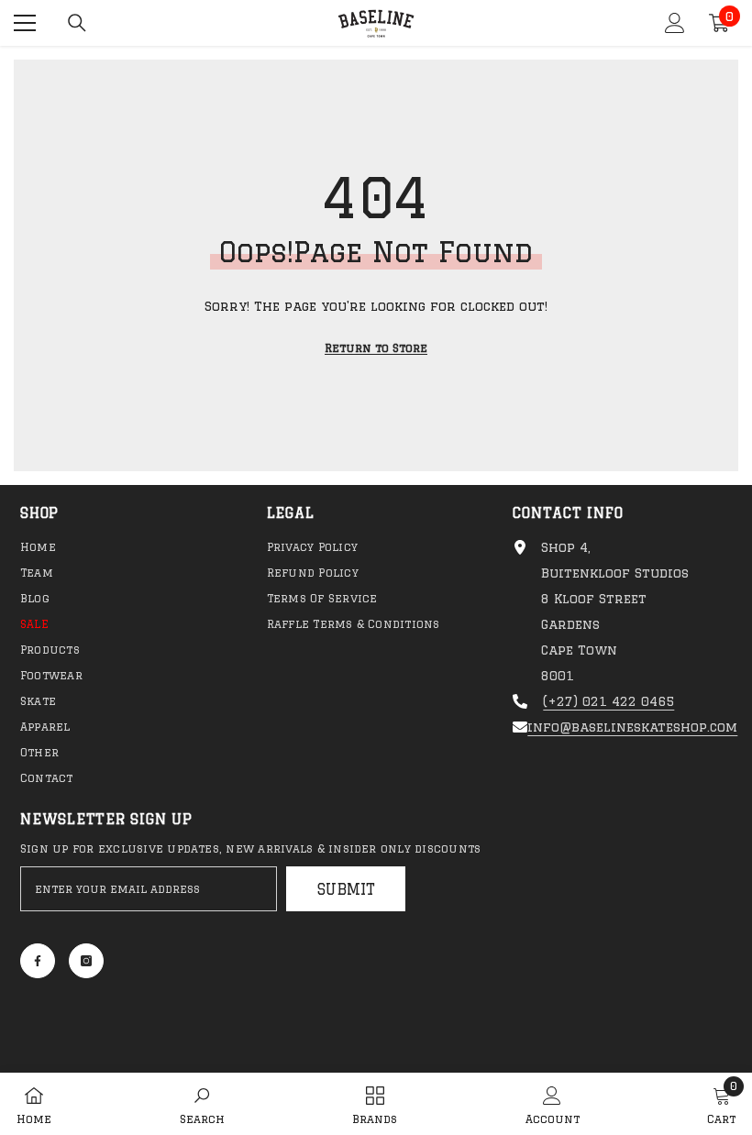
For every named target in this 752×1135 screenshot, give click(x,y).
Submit (346, 889)
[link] (202, 1103)
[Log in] (675, 23)
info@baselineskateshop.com (632, 727)
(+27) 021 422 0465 (608, 701)
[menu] (25, 23)
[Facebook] (37, 960)
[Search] (77, 23)
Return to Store (376, 348)
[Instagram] (86, 960)
